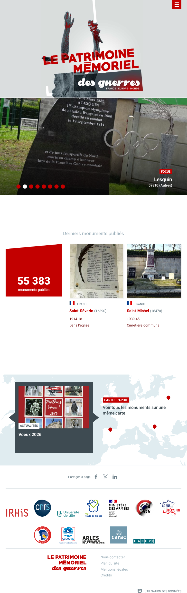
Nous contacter (113, 557)
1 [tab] (18, 187)
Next (96, 418)
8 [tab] (62, 187)
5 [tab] (43, 187)
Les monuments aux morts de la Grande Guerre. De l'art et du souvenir (88, 440)
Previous (12, 418)
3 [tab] (30, 187)
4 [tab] (37, 187)
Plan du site (110, 563)
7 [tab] (56, 187)
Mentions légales (114, 569)
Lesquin (163, 179)
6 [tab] (49, 187)
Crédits (106, 575)
